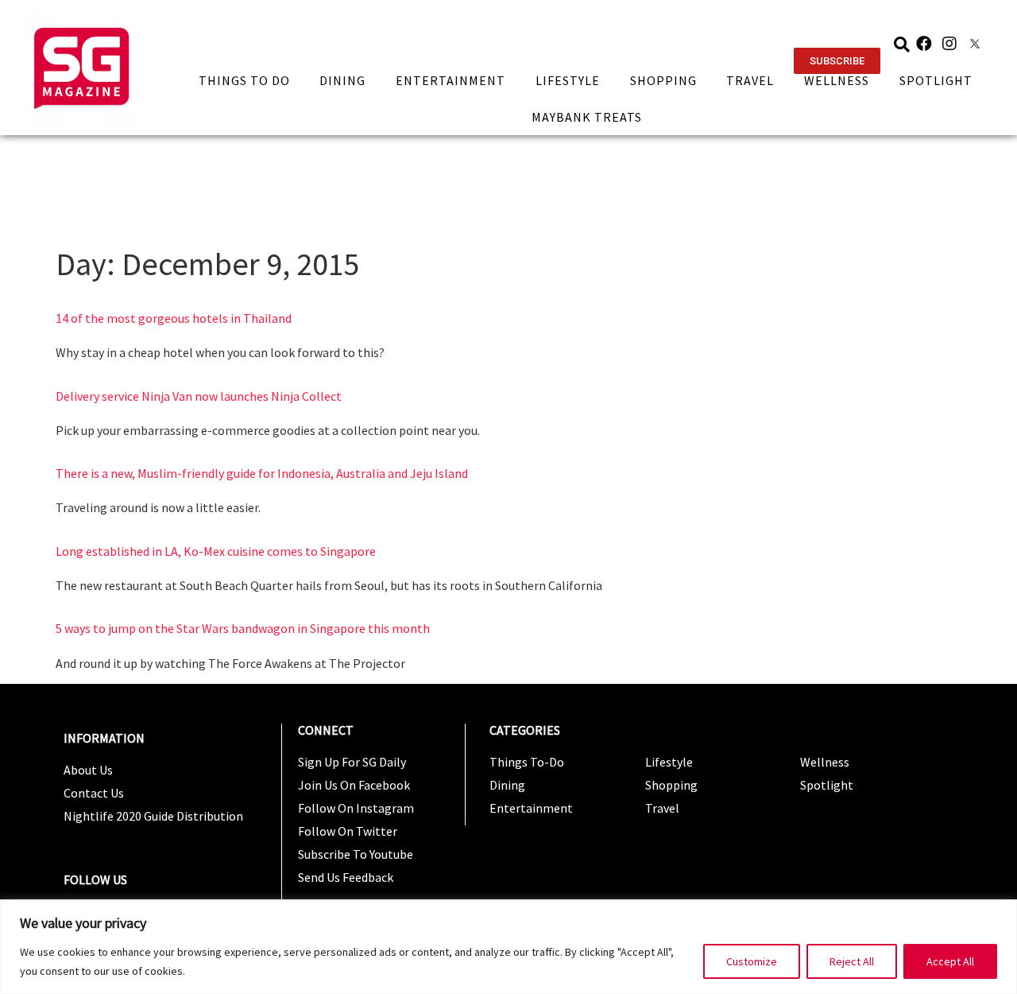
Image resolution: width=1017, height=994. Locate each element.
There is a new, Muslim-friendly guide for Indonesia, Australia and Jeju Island (262, 473)
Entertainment (450, 80)
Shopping (663, 80)
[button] (837, 61)
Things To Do (244, 80)
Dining (342, 80)
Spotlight (936, 80)
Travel (750, 80)
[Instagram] (949, 43)
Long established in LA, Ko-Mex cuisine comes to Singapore (216, 551)
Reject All (851, 961)
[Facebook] (924, 43)
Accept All (950, 961)
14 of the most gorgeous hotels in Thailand (174, 318)
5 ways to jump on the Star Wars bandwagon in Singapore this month (243, 628)
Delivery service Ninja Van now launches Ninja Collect (199, 396)
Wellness (836, 80)
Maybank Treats (587, 117)
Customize (751, 961)
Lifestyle (568, 80)
